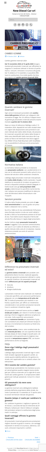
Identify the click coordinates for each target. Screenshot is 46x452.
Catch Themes (34, 450)
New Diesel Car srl (24, 10)
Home (8, 431)
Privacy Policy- (12, 450)
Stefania (21, 56)
